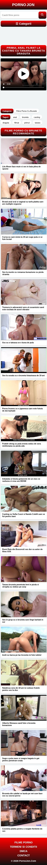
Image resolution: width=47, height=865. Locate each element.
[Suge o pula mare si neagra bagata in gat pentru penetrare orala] (23, 743)
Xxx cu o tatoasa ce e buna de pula (18, 342)
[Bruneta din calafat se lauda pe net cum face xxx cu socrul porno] (23, 778)
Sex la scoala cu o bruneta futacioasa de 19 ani (23, 375)
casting (37, 117)
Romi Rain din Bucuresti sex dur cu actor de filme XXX (22, 550)
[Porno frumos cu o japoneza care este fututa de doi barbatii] (23, 393)
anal (15, 117)
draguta (6, 123)
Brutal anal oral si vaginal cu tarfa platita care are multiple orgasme (22, 203)
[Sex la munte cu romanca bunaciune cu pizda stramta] (23, 257)
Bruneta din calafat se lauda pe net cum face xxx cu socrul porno (22, 794)
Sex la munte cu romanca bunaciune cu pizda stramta (22, 273)
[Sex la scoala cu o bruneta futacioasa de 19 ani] (23, 360)
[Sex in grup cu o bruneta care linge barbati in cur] (23, 604)
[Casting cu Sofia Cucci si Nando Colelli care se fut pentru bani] (23, 499)
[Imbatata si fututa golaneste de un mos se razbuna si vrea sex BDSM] (23, 463)
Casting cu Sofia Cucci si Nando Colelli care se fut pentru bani (23, 515)
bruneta (25, 117)
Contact (23, 855)
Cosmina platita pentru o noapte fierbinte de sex (22, 830)
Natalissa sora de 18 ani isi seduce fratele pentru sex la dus (21, 689)
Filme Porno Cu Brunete (26, 111)
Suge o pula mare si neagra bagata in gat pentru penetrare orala (20, 759)
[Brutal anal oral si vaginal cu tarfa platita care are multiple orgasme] (23, 186)
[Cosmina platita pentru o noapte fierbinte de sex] (23, 813)
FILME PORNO (23, 842)
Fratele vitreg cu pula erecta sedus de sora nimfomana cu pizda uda (21, 445)
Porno (23, 5)
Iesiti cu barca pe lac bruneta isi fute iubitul (21, 655)
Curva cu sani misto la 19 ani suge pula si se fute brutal (22, 238)
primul (27, 123)
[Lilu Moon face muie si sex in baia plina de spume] (23, 151)
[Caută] (42, 15)
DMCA (23, 851)
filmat (16, 123)
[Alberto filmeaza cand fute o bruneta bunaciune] (23, 708)
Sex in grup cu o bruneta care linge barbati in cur (22, 621)
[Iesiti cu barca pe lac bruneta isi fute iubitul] (23, 639)
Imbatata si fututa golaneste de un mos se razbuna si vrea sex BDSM (21, 480)
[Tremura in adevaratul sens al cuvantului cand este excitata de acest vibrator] (23, 292)
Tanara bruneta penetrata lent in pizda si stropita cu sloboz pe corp (20, 585)
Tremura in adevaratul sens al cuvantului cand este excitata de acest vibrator (23, 308)
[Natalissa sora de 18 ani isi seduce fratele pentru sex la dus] (23, 672)
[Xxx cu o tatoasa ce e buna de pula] (23, 327)
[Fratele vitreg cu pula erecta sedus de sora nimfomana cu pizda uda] (23, 428)
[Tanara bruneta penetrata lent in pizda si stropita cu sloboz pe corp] (23, 569)
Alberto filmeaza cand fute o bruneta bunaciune (18, 724)
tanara (37, 123)
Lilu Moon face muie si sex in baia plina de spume (21, 167)
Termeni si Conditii (23, 846)
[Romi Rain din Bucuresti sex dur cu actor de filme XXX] (23, 534)
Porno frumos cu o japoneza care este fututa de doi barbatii (22, 409)
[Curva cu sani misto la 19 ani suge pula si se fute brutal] (23, 221)
